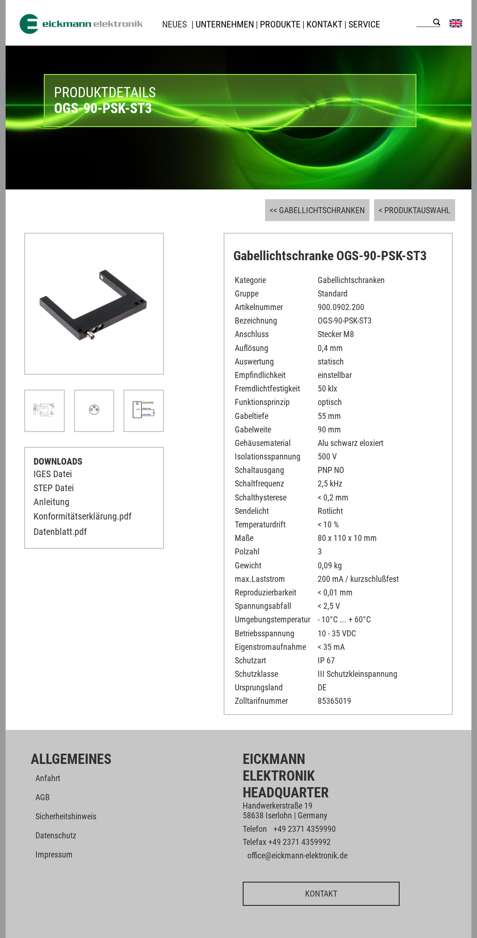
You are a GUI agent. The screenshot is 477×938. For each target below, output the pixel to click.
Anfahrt (47, 778)
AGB (42, 797)
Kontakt (321, 893)
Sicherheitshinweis (65, 816)
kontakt (324, 24)
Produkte (280, 24)
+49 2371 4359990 (304, 829)
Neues (174, 24)
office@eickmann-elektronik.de (297, 855)
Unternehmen (225, 24)
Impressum (54, 854)
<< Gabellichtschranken (317, 210)
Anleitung (51, 501)
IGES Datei (53, 473)
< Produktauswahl (414, 210)
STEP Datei (54, 487)
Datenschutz (55, 835)
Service (364, 24)
